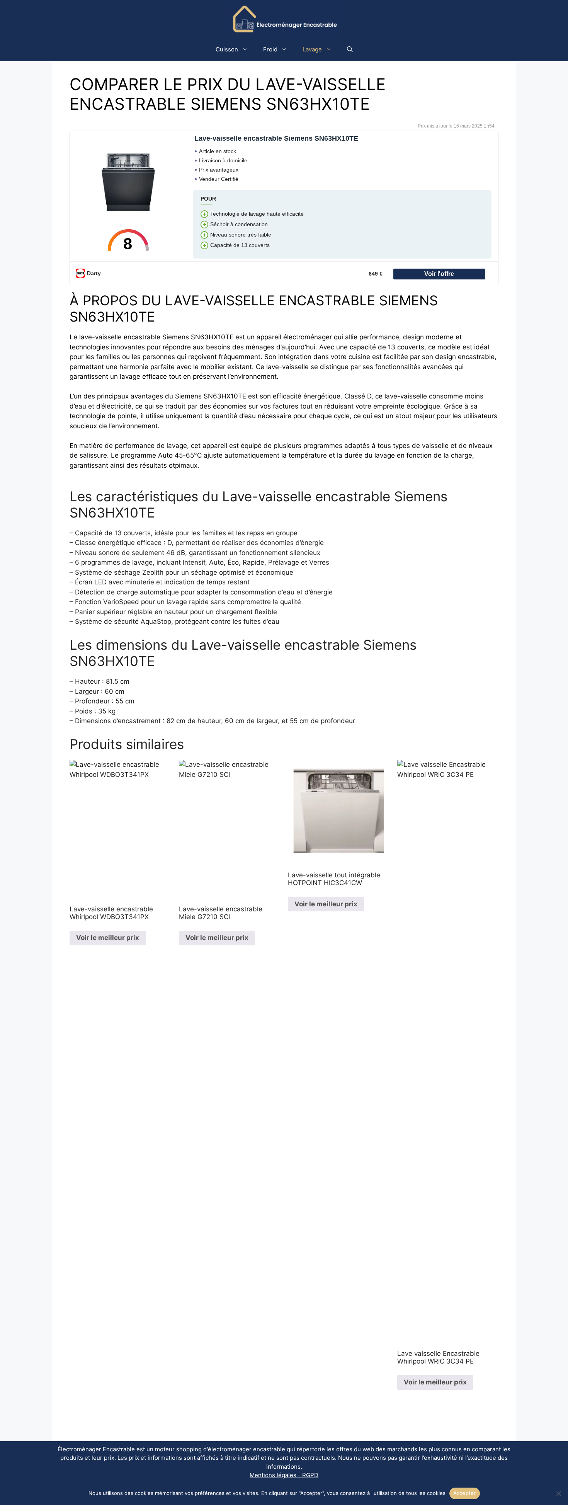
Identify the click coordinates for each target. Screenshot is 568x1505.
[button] (350, 49)
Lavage (312, 49)
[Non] (558, 1493)
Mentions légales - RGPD (284, 1475)
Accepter (464, 1493)
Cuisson (227, 49)
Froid (270, 49)
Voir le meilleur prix (107, 937)
